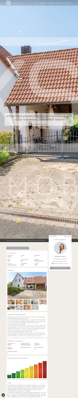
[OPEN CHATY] (3, 395)
